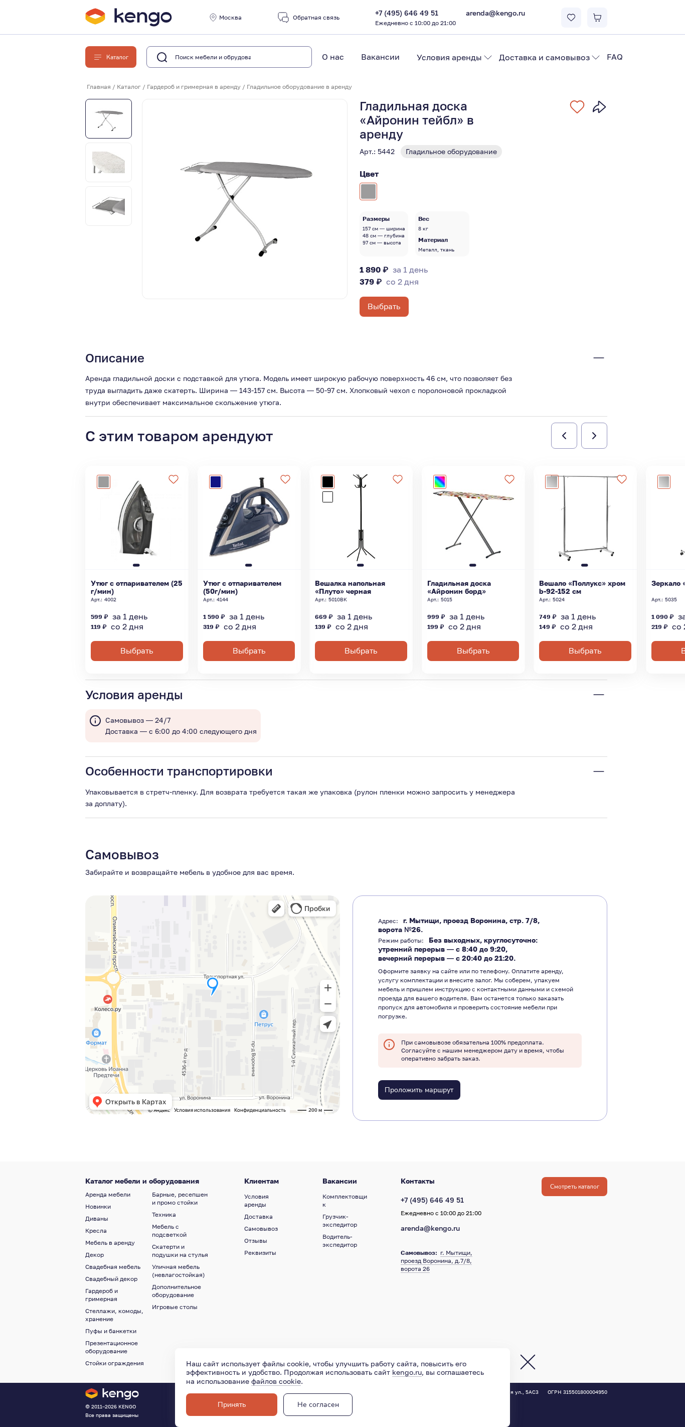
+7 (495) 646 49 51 (415, 18)
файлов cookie (276, 1381)
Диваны (96, 1218)
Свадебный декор (111, 1278)
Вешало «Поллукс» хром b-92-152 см (582, 587)
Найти (288, 57)
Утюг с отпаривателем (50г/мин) (242, 587)
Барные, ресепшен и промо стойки (180, 1198)
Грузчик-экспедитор (339, 1220)
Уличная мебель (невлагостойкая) (178, 1270)
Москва (230, 17)
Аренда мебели (107, 1194)
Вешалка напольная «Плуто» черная (350, 587)
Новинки (98, 1206)
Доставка (258, 1216)
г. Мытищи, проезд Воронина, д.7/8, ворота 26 (436, 1260)
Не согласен (318, 1404)
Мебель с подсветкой (169, 1230)
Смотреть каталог (574, 1187)
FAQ (615, 57)
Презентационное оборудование (111, 1347)
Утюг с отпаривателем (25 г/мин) (137, 587)
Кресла (96, 1230)
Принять (232, 1404)
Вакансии (380, 57)
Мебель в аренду (110, 1242)
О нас (333, 57)
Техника (164, 1214)
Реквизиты (260, 1252)
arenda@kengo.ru (495, 13)
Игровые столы (175, 1307)
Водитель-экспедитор (339, 1240)
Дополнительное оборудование (176, 1291)
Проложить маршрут (419, 1090)
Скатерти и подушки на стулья (180, 1250)
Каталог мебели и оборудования (142, 1181)
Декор (94, 1254)
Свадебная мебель (112, 1266)
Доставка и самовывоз (544, 57)
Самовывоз (261, 1228)
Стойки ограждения (114, 1363)
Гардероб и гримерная (101, 1295)
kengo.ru (407, 1372)
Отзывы (255, 1240)
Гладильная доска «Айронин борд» (459, 587)
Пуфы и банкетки (110, 1331)
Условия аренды (449, 57)
